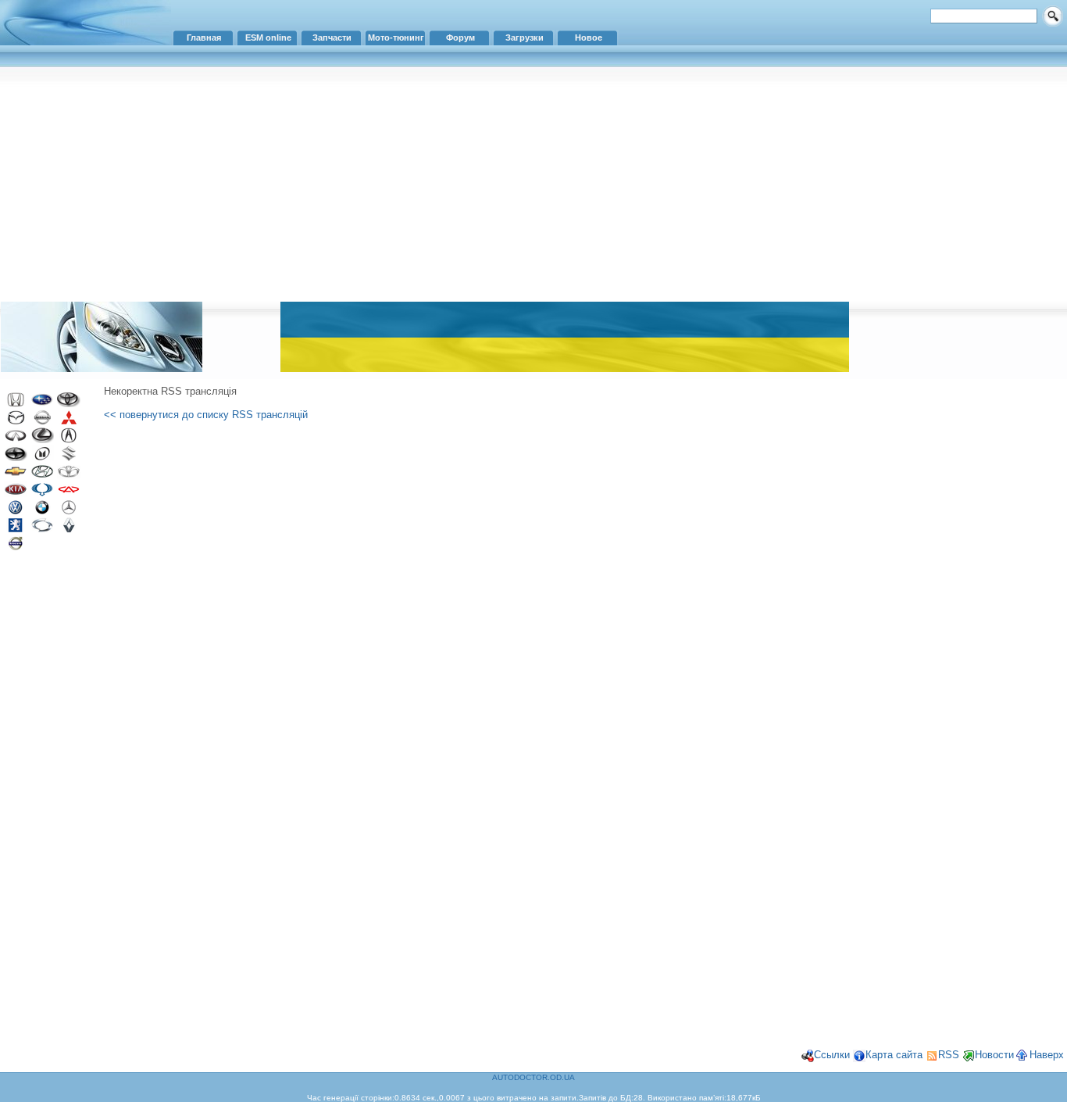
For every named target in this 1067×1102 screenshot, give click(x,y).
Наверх (1047, 1055)
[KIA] (15, 493)
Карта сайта (893, 1055)
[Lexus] (42, 439)
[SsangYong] (42, 493)
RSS (948, 1055)
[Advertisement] (533, 183)
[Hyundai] (42, 475)
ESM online (268, 37)
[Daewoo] (68, 475)
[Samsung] (42, 529)
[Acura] (68, 439)
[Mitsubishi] (68, 422)
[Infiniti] (15, 439)
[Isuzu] (42, 457)
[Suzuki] (68, 457)
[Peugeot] (15, 529)
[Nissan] (42, 422)
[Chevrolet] (15, 475)
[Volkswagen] (15, 511)
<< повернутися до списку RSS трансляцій (206, 414)
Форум (460, 37)
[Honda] (15, 404)
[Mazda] (15, 422)
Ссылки (832, 1055)
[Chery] (68, 493)
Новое (588, 37)
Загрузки (524, 37)
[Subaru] (42, 404)
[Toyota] (68, 404)
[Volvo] (15, 547)
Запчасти (332, 37)
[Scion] (15, 457)
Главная (204, 37)
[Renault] (68, 529)
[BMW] (42, 511)
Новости (994, 1055)
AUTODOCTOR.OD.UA (533, 1077)
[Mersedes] (68, 511)
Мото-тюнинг (396, 37)
